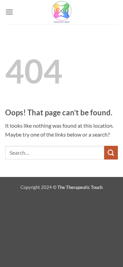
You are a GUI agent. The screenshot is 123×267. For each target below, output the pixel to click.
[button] (9, 11)
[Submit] (111, 152)
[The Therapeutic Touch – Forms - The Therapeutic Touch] (61, 12)
